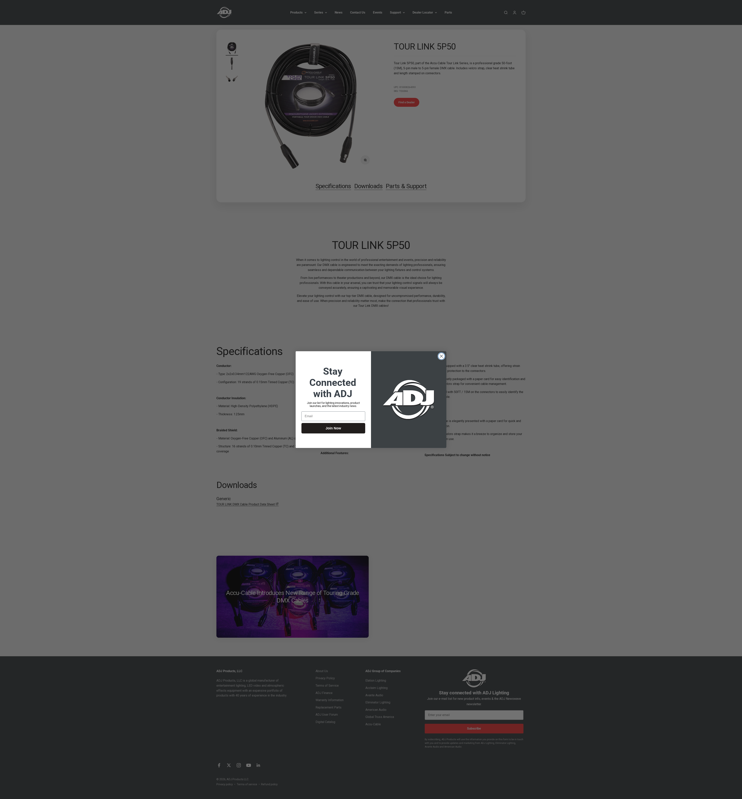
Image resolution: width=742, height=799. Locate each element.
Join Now (333, 428)
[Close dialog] (441, 356)
